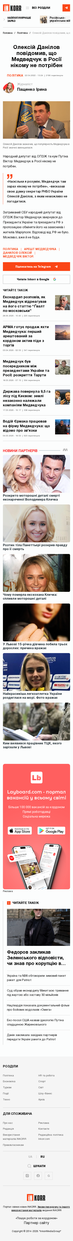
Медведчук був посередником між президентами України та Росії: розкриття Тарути (26, 368)
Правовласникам (13, 1145)
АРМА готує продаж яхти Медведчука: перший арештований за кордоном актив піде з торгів (26, 336)
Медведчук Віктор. (18, 257)
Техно (6, 1100)
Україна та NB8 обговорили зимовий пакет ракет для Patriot (36, 978)
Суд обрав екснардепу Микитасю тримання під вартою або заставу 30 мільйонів (38, 993)
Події (6, 1094)
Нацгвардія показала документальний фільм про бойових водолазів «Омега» (38, 1007)
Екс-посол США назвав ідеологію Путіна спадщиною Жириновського (35, 1022)
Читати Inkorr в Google (33, 279)
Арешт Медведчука (40, 249)
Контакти (43, 1129)
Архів (41, 1100)
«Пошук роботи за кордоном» (37, 1218)
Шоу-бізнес (45, 1094)
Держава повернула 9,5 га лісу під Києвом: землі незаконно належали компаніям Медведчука (26, 398)
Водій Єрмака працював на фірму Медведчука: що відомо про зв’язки (26, 426)
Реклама (43, 1123)
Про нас (8, 1123)
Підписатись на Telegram (33, 267)
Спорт (42, 1081)
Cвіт (40, 1088)
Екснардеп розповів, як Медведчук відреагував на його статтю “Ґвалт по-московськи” (24, 304)
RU (42, 1156)
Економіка (9, 1081)
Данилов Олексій (17, 253)
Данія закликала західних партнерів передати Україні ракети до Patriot (32, 1037)
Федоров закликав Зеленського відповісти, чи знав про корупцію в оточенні (35, 958)
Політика (15, 75)
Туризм (7, 1088)
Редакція (8, 1129)
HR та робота (46, 1076)
